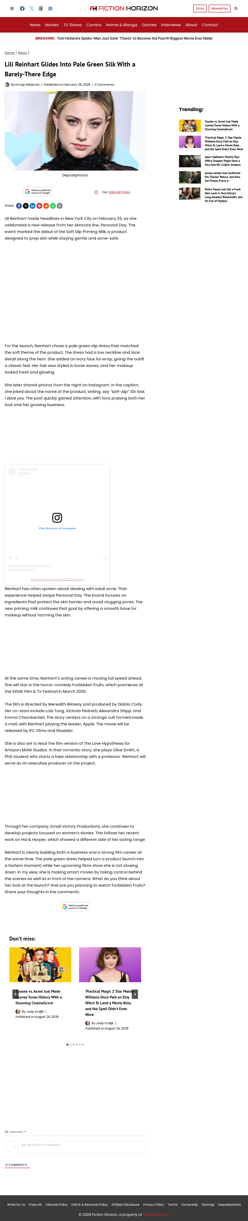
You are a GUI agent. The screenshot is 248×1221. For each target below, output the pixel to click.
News (35, 25)
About (191, 25)
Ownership (189, 1204)
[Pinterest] (39, 206)
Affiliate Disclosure (125, 1204)
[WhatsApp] (53, 206)
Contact (210, 25)
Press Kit (35, 1204)
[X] (26, 206)
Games (149, 25)
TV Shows (72, 25)
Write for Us (16, 1204)
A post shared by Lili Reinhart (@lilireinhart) (57, 579)
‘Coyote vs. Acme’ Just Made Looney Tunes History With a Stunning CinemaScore (39, 997)
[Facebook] (22, 8)
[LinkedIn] (32, 206)
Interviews (171, 25)
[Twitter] (31, 8)
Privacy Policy (153, 1204)
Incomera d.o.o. (156, 1214)
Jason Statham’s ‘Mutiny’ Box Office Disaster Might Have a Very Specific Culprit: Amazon (223, 161)
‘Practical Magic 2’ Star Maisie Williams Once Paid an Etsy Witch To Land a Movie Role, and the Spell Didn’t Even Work (109, 1003)
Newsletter (219, 8)
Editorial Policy (119, 192)
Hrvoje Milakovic (27, 84)
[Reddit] (46, 206)
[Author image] (7, 84)
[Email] (60, 206)
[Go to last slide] (15, 994)
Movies (52, 25)
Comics (93, 25)
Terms (173, 1204)
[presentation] (40, 964)
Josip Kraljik (35, 1011)
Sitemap (208, 1204)
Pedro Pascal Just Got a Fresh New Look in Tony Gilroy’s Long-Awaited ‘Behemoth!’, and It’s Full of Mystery (223, 195)
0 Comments (104, 84)
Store (200, 8)
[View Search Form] (235, 8)
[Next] (135, 994)
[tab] (67, 1045)
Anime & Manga (121, 25)
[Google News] (50, 8)
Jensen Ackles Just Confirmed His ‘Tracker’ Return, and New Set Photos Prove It (222, 177)
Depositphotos (229, 1204)
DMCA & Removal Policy (89, 1204)
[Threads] (41, 8)
